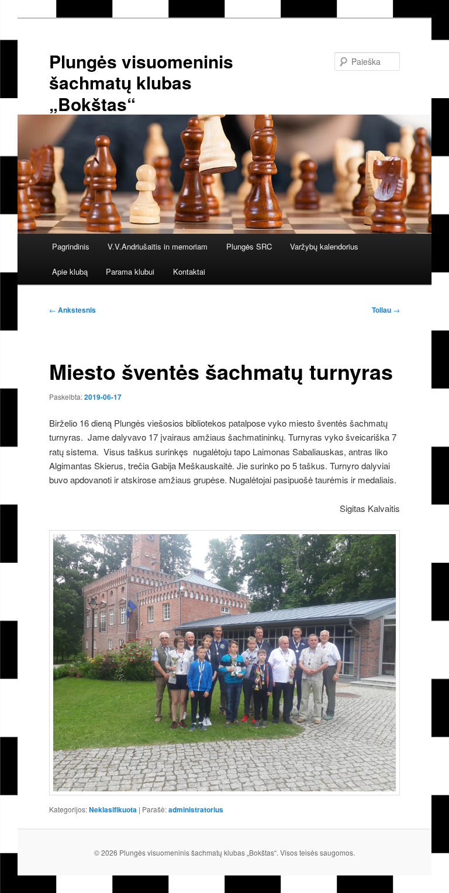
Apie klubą (70, 271)
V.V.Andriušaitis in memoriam (158, 246)
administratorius (195, 809)
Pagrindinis (70, 246)
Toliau (386, 309)
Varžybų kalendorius (324, 246)
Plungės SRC (249, 246)
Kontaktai (189, 271)
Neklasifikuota (113, 809)
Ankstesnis (72, 309)
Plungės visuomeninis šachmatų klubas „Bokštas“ (141, 82)
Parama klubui (130, 271)
